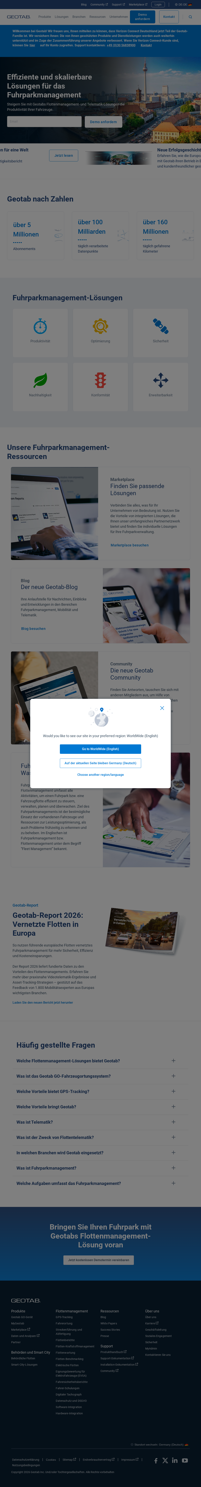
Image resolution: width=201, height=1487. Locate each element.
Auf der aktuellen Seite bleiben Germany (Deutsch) (100, 763)
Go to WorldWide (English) (100, 749)
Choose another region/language (100, 775)
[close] (162, 708)
